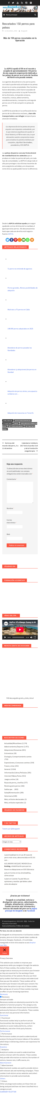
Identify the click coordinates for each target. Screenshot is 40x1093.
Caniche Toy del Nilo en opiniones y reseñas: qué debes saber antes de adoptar (18, 881)
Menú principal (11, 15)
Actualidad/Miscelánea (12, 743)
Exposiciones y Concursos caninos (17, 763)
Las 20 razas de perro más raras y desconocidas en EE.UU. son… (19, 857)
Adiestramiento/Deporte (13, 746)
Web (8, 534)
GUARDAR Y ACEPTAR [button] (8, 1092)
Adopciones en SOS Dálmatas (23, 869)
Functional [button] (4, 1015)
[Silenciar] (31, 637)
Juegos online (9, 779)
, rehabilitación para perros (17, 866)
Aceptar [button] (33, 942)
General (7, 769)
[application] (20, 630)
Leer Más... (4, 945)
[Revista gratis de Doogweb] (20, 673)
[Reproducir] (5, 637)
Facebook (31, 911)
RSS (25, 921)
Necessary (5, 997)
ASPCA (10, 234)
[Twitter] (8, 240)
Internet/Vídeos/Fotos (13, 776)
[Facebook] (12, 240)
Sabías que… (9, 789)
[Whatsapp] (28, 240)
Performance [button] (5, 1031)
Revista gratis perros (12, 786)
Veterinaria (8, 796)
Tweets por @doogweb (11, 829)
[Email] (24, 240)
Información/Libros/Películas (15, 773)
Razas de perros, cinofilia (13, 782)
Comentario (12, 479)
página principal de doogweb (21, 909)
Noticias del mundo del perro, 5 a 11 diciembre (10, 445)
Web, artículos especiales (13, 802)
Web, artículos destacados (14, 799)
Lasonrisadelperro (11, 855)
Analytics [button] (3, 1047)
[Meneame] (20, 240)
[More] (32, 240)
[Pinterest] (16, 240)
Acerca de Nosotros (9, 926)
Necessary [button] (4, 994)
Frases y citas (9, 766)
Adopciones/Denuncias (23, 420)
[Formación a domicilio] (20, 597)
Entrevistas (8, 753)
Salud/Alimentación (11, 792)
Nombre (10, 508)
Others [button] (2, 1078)
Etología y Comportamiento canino (17, 756)
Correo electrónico (12, 521)
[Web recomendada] (20, 720)
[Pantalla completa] (35, 637)
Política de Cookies (23, 926)
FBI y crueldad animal (16, 426)
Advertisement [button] (5, 1063)
